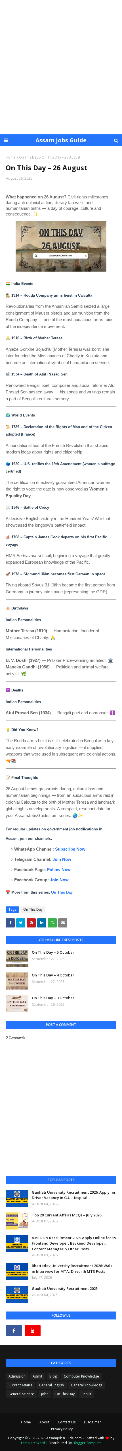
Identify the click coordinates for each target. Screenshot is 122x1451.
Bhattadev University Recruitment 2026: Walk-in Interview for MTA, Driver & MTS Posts (73, 1268)
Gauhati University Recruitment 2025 (65, 1288)
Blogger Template (87, 1442)
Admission (17, 1376)
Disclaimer (92, 1422)
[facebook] (14, 1330)
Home (11, 157)
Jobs (44, 1394)
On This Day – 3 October (53, 997)
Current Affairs (20, 1385)
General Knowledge (86, 1385)
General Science (21, 1394)
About (44, 1422)
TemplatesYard (32, 1442)
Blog (53, 1376)
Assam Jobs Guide (61, 140)
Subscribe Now (70, 849)
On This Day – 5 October (53, 952)
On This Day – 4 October (53, 975)
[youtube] (33, 1330)
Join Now (61, 859)
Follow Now (59, 869)
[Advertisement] (61, 67)
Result (86, 1394)
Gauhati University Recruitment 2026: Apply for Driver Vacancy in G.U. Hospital (74, 1195)
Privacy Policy (62, 1429)
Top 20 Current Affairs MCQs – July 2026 (66, 1215)
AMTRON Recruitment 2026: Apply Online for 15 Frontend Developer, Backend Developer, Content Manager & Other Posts (74, 1243)
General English (51, 1385)
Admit (37, 1376)
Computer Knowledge (81, 1376)
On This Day (28, 157)
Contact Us (66, 1422)
